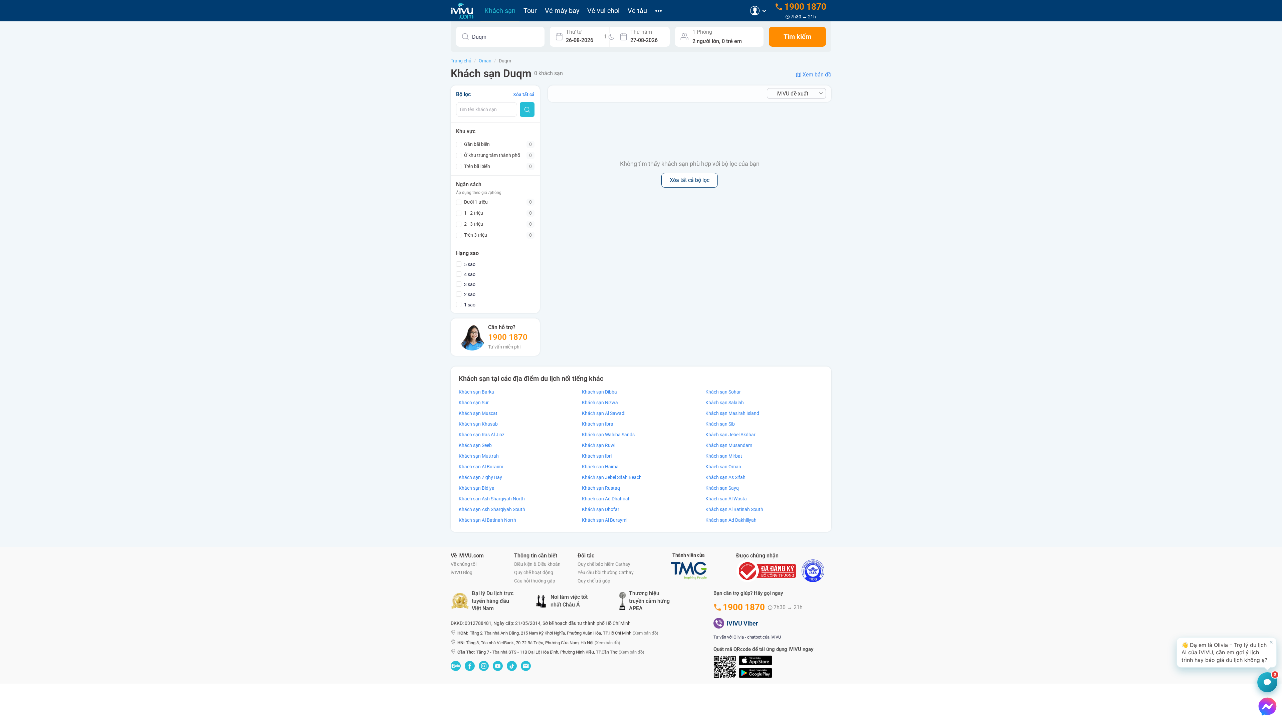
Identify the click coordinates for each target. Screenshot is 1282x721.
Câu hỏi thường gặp (534, 580)
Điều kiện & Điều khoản (537, 564)
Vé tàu (637, 11)
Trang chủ (461, 60)
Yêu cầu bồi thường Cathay (606, 572)
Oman (485, 60)
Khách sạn (499, 11)
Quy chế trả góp (594, 580)
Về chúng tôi (463, 564)
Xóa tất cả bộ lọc (689, 180)
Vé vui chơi (603, 11)
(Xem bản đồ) (645, 633)
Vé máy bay (562, 11)
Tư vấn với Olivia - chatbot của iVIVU (747, 637)
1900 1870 (507, 337)
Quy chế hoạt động (533, 572)
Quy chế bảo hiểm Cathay (604, 564)
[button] (1227, 652)
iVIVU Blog (461, 572)
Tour (530, 11)
